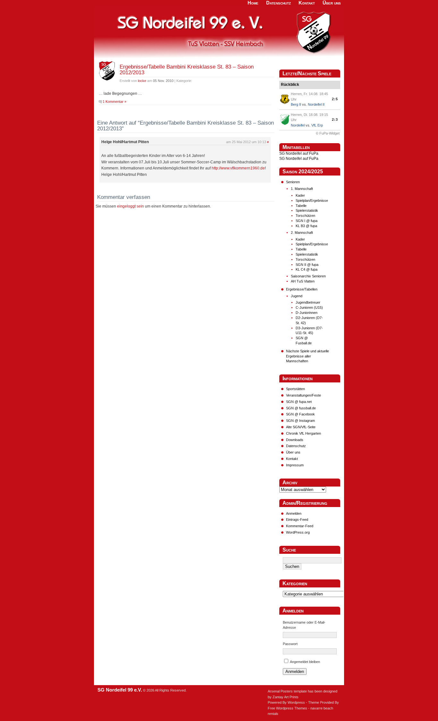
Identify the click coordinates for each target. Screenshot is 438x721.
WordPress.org (298, 532)
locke (142, 81)
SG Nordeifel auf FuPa (298, 153)
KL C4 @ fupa (306, 269)
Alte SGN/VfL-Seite (301, 427)
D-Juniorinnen (306, 313)
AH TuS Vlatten (303, 281)
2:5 (335, 99)
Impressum (295, 465)
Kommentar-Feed (299, 526)
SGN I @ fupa (306, 221)
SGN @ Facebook (300, 414)
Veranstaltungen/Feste (303, 395)
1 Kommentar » (114, 101)
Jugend (296, 296)
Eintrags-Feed (297, 519)
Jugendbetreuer (308, 302)
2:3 (335, 119)
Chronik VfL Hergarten (303, 433)
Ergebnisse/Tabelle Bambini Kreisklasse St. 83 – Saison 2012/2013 (187, 70)
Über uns (293, 452)
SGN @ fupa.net (299, 402)
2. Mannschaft (302, 232)
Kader (300, 195)
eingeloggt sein (130, 206)
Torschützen (305, 215)
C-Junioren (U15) (309, 307)
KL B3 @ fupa (306, 226)
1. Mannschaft (302, 189)
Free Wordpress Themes (287, 708)
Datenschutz (296, 446)
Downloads (294, 440)
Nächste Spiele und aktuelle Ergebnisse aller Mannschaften (307, 356)
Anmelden (293, 513)
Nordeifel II (316, 104)
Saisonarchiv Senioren (308, 276)
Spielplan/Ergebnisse (312, 200)
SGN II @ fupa (307, 264)
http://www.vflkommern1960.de (238, 168)
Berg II (296, 104)
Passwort (290, 644)
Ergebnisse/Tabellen (301, 289)
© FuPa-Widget (328, 133)
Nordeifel (298, 125)
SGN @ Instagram (300, 420)
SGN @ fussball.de (301, 408)
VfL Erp (317, 125)
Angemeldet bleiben (305, 662)
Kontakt (292, 459)
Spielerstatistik (307, 210)
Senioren (293, 182)
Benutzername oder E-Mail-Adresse (304, 624)
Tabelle (301, 206)
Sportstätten (295, 389)
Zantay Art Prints (286, 697)
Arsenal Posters (280, 691)
